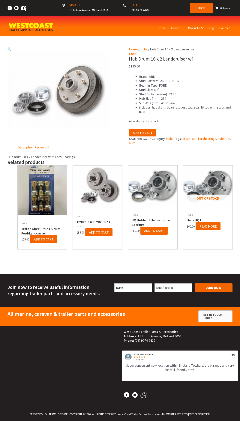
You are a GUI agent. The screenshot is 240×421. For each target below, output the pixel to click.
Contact (224, 28)
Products (194, 28)
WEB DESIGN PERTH (200, 414)
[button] (202, 28)
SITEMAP (63, 414)
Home (162, 28)
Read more (208, 226)
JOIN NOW (213, 287)
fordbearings (207, 138)
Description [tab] (26, 147)
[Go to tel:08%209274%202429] (139, 8)
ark (194, 138)
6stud (186, 138)
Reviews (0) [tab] (42, 147)
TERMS (52, 414)
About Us (177, 28)
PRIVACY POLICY (38, 414)
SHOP (201, 8)
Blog (211, 28)
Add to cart (143, 133)
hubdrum (224, 138)
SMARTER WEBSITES (177, 414)
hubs (132, 143)
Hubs (143, 49)
